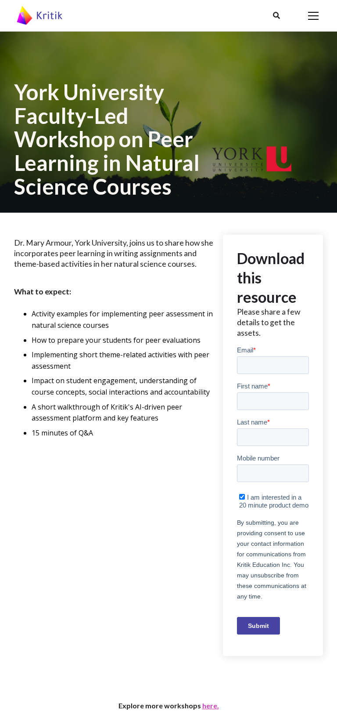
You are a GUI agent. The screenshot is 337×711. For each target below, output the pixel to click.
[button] (276, 16)
